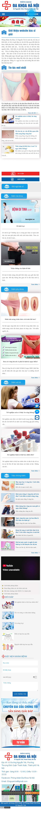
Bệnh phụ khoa (17, 289)
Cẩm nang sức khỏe (8, 167)
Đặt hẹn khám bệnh (16, 656)
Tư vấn (21, 173)
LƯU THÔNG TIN (20, 694)
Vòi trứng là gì (19, 623)
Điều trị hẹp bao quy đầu (22, 634)
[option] (20, 21)
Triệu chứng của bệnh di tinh (20, 268)
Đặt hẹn (21, 179)
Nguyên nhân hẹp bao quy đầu (24, 644)
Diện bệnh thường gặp (9, 160)
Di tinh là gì (20, 226)
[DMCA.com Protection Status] (5, 807)
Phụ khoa (5, 162)
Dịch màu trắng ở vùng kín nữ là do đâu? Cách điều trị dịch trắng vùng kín (27, 496)
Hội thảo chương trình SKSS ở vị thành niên (17, 591)
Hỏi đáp (4, 169)
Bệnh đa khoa (17, 196)
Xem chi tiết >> (33, 113)
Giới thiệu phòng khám (11, 585)
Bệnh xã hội (6, 164)
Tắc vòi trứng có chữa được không (25, 613)
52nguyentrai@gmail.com (17, 781)
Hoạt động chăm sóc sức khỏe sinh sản (15, 588)
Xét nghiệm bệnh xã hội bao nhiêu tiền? (20, 455)
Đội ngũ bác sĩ (17, 186)
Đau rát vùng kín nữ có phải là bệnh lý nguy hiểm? (20, 361)
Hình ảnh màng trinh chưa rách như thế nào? (20, 319)
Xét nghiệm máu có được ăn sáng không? (20, 412)
